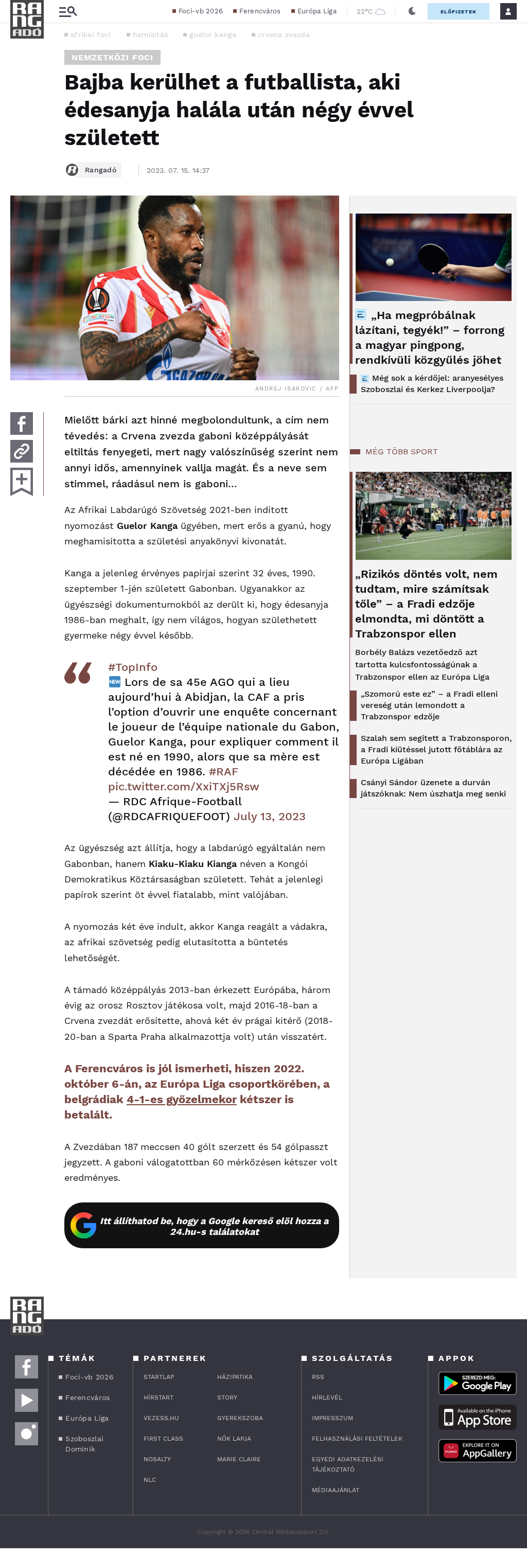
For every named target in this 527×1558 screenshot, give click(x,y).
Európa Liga (317, 11)
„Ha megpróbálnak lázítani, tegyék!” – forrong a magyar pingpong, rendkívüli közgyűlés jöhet (429, 337)
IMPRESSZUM (332, 1418)
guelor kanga (212, 34)
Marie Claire (239, 1459)
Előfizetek (459, 11)
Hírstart (158, 1397)
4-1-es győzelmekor (182, 1099)
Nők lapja (234, 1438)
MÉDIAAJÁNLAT (335, 1490)
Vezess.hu (161, 1418)
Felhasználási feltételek (357, 1438)
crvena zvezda (284, 34)
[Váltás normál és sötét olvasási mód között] (412, 11)
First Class (163, 1438)
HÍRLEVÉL (327, 1397)
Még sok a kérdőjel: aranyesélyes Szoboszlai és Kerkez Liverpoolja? (432, 383)
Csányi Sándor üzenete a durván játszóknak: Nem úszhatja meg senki (433, 788)
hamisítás (150, 34)
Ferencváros (259, 11)
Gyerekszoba (240, 1418)
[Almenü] (68, 11)
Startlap (159, 1376)
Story (227, 1397)
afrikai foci (91, 34)
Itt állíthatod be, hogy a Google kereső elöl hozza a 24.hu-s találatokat (214, 1226)
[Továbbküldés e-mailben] (21, 451)
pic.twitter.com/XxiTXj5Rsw (183, 786)
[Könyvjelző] (21, 482)
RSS (318, 1376)
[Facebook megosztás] (21, 423)
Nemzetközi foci (112, 57)
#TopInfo (132, 667)
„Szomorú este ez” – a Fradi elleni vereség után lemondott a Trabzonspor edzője (429, 705)
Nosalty (157, 1459)
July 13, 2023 (270, 816)
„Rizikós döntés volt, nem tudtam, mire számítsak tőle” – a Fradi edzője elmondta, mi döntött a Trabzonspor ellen (426, 604)
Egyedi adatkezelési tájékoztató (347, 1464)
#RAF (223, 771)
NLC (150, 1479)
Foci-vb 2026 (201, 11)
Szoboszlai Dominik (84, 1444)
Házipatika (235, 1376)
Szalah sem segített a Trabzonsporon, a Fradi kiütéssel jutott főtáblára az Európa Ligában (436, 749)
